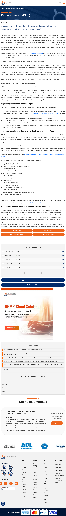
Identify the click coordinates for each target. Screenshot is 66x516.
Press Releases (6, 388)
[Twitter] (5, 483)
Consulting (59, 470)
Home (2, 8)
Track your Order (46, 476)
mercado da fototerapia (36, 53)
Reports (58, 467)
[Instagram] (16, 483)
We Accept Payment (14, 512)
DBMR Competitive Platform (58, 480)
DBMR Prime (8, 263)
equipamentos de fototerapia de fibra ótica (45, 113)
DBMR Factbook (9, 259)
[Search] (61, 3)
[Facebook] (11, 483)
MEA (24, 489)
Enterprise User (9, 251)
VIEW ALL (6, 369)
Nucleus (58, 464)
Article (4, 381)
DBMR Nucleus (9, 267)
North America (24, 479)
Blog (7, 8)
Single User (8, 255)
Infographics (5, 384)
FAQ (46, 502)
